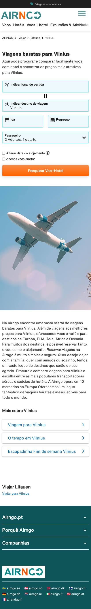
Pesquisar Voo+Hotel (45, 170)
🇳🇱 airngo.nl (33, 593)
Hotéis (18, 25)
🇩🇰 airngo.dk (56, 588)
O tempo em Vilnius (26, 438)
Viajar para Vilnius (15, 493)
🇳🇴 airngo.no (33, 588)
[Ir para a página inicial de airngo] (21, 15)
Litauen (35, 37)
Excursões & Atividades (70, 25)
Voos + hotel (37, 25)
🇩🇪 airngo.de (11, 593)
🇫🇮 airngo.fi (77, 588)
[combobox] (48, 88)
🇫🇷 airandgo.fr (12, 599)
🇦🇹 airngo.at (75, 593)
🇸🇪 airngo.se (11, 588)
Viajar (22, 37)
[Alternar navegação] (82, 13)
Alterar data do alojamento (25, 153)
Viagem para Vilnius (27, 425)
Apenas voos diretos (20, 158)
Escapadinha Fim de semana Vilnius (42, 451)
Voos (6, 25)
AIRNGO (7, 37)
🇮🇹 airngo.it (54, 593)
